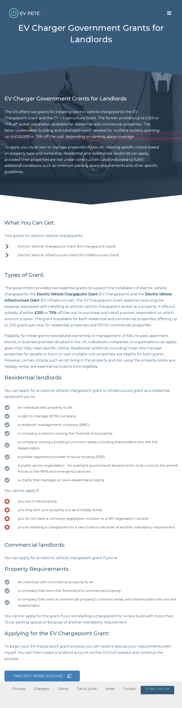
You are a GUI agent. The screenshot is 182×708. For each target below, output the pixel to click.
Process (18, 689)
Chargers (41, 689)
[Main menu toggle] (169, 13)
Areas (110, 689)
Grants (63, 689)
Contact (129, 689)
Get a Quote (87, 689)
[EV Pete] (25, 13)
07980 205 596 (157, 689)
